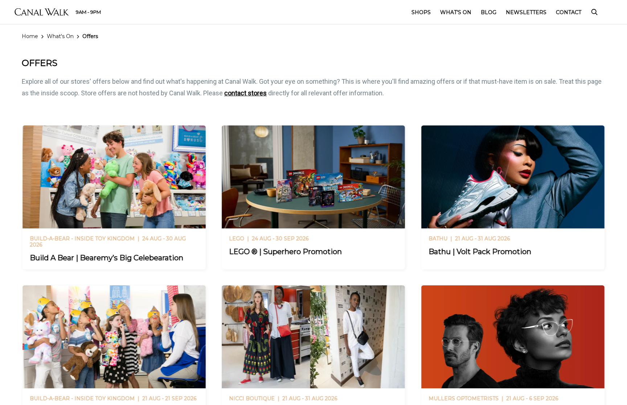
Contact (568, 12)
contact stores (245, 93)
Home (30, 36)
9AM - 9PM (88, 12)
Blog (488, 12)
